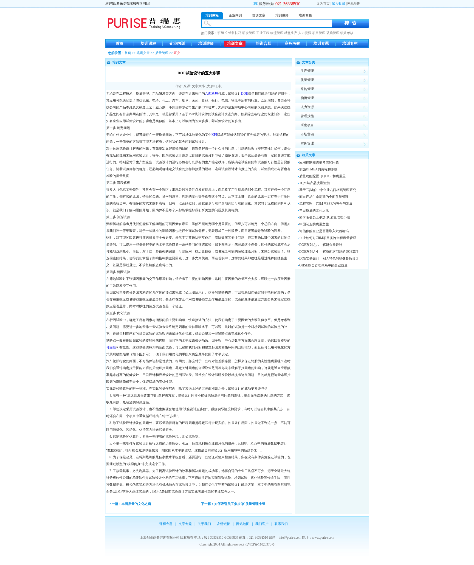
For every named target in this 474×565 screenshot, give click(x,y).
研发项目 (307, 125)
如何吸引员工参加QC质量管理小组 (324, 217)
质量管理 (161, 53)
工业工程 (262, 33)
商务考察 (292, 43)
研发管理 (248, 33)
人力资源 (304, 33)
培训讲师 (206, 43)
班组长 (222, 33)
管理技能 (307, 116)
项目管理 (318, 33)
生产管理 (307, 71)
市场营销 (307, 134)
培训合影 (263, 43)
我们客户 (262, 524)
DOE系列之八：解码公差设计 (320, 245)
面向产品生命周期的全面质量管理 (324, 197)
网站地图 (353, 3)
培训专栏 (350, 43)
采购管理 (332, 33)
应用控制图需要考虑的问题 (319, 162)
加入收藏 (338, 3)
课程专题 (166, 524)
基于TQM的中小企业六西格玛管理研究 (327, 190)
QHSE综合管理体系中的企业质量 (323, 265)
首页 (119, 43)
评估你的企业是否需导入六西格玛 (324, 231)
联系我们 (281, 524)
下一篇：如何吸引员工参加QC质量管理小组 (233, 504)
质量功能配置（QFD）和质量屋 (322, 176)
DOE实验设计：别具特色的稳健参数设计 (329, 258)
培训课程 (148, 43)
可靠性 (111, 347)
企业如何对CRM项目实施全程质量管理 (327, 238)
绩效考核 (346, 33)
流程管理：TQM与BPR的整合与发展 (325, 204)
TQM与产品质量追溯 (314, 183)
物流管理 (276, 33)
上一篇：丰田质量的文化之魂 (129, 504)
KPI (214, 135)
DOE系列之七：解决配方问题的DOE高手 (329, 252)
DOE (244, 93)
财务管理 (307, 143)
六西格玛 (211, 93)
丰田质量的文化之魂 (314, 210)
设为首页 (323, 3)
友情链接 (223, 524)
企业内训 (177, 43)
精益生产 (290, 33)
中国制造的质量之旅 (314, 224)
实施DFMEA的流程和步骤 (318, 169)
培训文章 (234, 43)
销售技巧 (234, 33)
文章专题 (185, 524)
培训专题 (321, 43)
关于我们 (204, 524)
